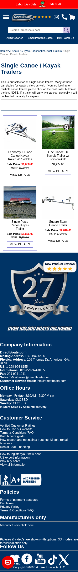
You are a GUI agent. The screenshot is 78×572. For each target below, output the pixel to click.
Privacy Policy (10, 506)
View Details (20, 174)
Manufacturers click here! (17, 525)
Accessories (38, 50)
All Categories (14, 38)
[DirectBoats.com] (29, 15)
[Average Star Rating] (42, 17)
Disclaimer (7, 503)
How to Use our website (16, 429)
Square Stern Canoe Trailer (58, 223)
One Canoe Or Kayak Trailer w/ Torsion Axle (58, 155)
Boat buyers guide (12, 436)
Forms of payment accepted (19, 499)
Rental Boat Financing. (15, 447)
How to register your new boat (20, 454)
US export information (15, 457)
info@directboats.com (52, 381)
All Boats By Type (19, 50)
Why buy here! (10, 461)
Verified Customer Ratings (18, 425)
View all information (13, 464)
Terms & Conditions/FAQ (17, 432)
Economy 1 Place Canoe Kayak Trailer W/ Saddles (19, 155)
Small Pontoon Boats (40, 38)
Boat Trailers (54, 50)
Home (3, 50)
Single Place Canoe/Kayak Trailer (20, 225)
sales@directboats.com (34, 377)
